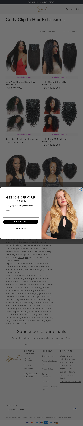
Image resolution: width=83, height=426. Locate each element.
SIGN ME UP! (20, 222)
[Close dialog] (80, 189)
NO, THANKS (21, 228)
